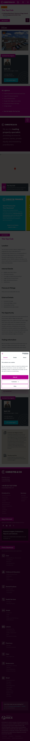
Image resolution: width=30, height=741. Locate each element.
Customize (14, 381)
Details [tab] (15, 357)
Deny (15, 386)
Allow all (15, 377)
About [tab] (24, 357)
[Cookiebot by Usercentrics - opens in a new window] (22, 354)
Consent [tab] (5, 357)
